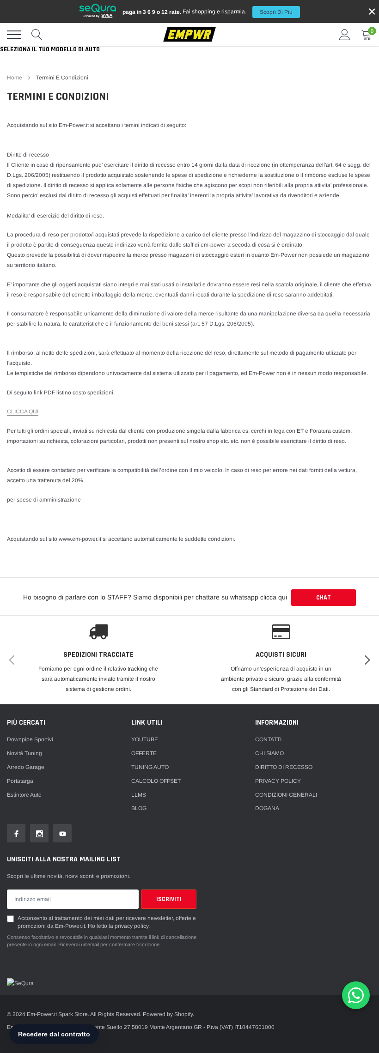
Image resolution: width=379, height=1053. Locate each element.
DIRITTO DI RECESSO (283, 767)
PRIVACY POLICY (278, 781)
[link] (16, 833)
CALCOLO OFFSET (156, 781)
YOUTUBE (144, 739)
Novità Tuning (24, 753)
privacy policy (131, 926)
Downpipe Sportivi (30, 739)
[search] (37, 34)
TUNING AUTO (150, 767)
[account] (344, 34)
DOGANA (267, 808)
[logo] (189, 35)
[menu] (14, 35)
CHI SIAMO (269, 753)
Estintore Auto (24, 795)
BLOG (139, 808)
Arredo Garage (25, 767)
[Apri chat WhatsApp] (356, 995)
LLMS (138, 795)
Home (14, 77)
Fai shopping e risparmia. (207, 11)
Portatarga (20, 781)
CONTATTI (268, 739)
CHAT (323, 597)
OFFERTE (144, 753)
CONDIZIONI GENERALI (286, 795)
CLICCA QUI (22, 411)
